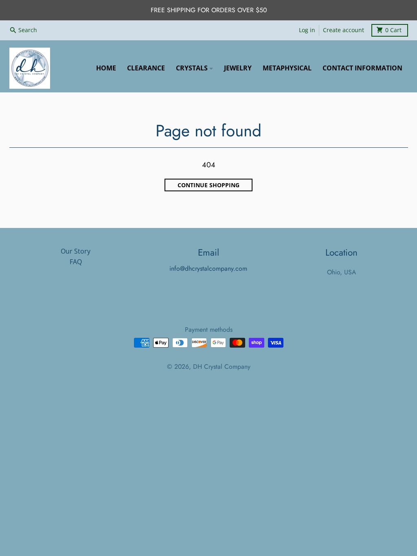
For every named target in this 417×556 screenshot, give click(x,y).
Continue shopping (208, 185)
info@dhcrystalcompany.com (208, 268)
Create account (343, 30)
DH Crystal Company (221, 366)
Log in (307, 30)
